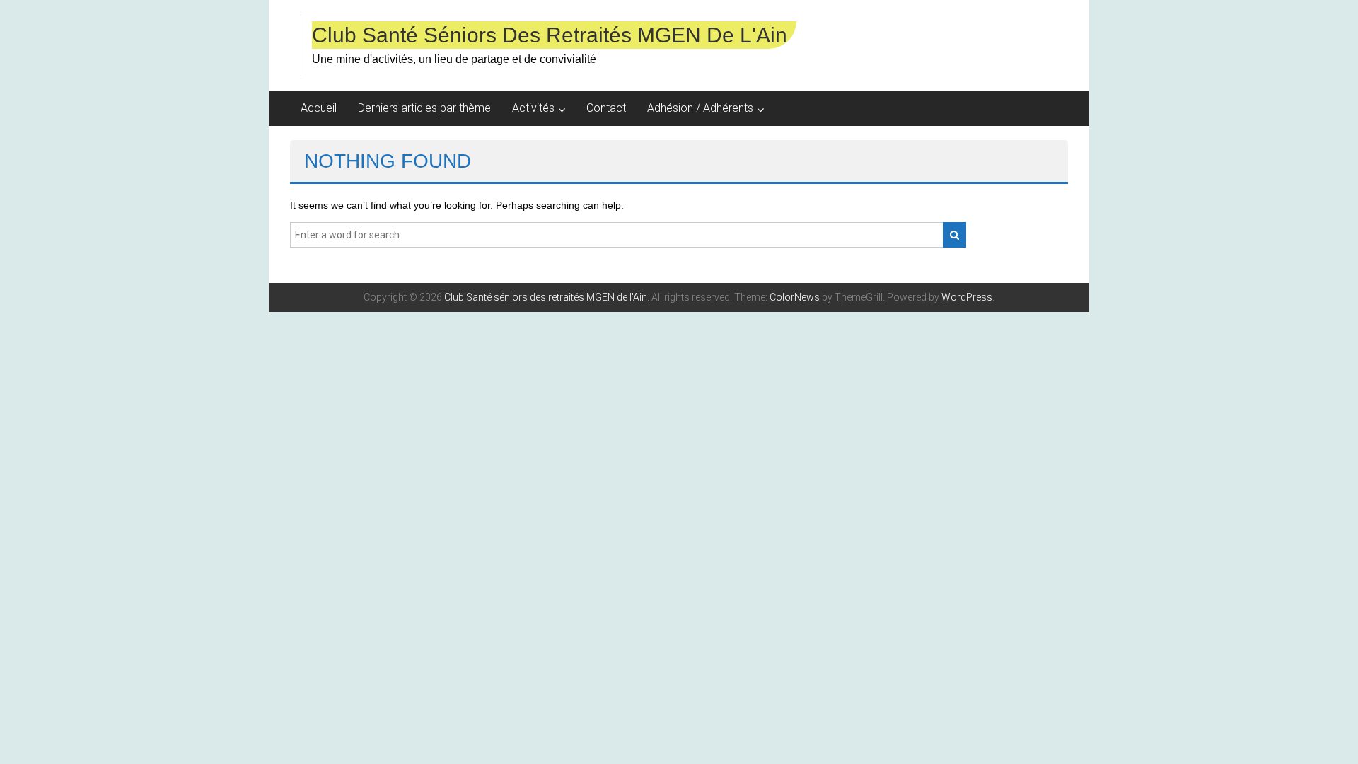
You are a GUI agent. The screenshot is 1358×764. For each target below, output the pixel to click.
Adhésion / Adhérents (700, 108)
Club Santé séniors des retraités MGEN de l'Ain (549, 35)
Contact (606, 108)
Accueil (319, 108)
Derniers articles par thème (424, 108)
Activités (533, 108)
